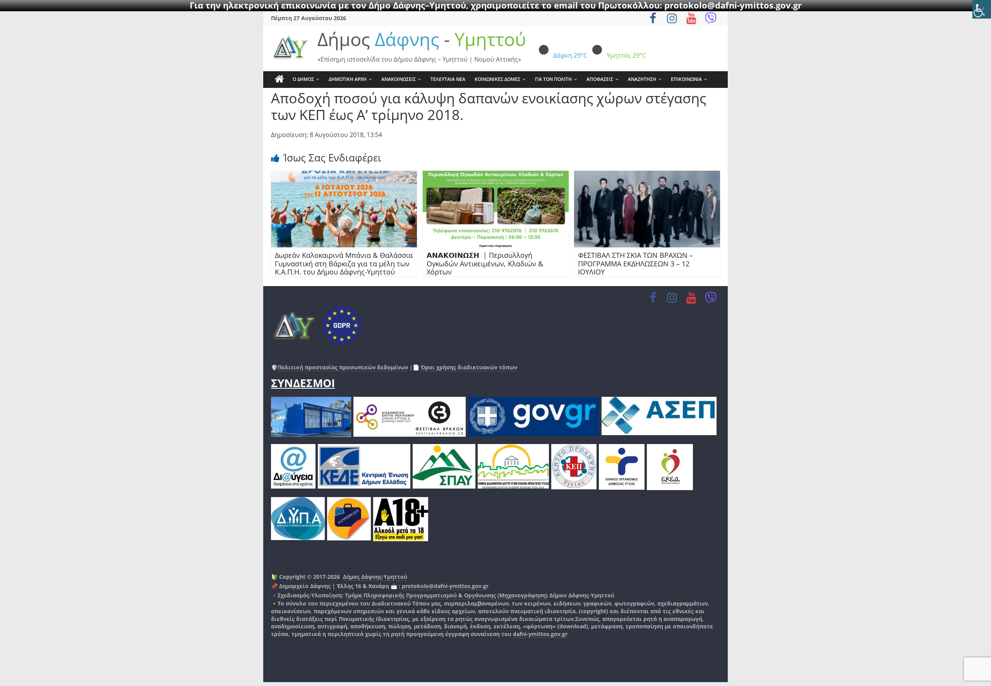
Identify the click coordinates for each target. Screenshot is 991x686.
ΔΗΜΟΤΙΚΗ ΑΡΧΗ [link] (348, 79)
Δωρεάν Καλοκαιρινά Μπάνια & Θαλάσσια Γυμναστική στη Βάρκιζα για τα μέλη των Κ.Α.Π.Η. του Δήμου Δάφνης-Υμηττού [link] (344, 263)
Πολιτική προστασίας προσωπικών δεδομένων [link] (343, 367)
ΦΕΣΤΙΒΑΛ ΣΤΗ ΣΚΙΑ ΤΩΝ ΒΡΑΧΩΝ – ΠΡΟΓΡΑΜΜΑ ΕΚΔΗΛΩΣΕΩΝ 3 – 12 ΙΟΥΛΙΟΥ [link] (635, 263)
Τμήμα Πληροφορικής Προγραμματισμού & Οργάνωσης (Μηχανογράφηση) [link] (446, 595)
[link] (981, 9)
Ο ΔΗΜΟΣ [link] (303, 79)
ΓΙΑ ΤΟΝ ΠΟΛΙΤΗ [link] (553, 79)
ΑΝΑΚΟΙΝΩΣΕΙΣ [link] (398, 79)
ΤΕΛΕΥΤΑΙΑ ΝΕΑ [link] (447, 79)
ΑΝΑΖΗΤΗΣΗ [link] (642, 79)
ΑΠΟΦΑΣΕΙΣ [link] (599, 79)
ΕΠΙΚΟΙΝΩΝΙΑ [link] (686, 79)
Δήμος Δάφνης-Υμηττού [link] (375, 576)
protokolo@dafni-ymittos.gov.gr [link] (445, 586)
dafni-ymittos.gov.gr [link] (540, 634)
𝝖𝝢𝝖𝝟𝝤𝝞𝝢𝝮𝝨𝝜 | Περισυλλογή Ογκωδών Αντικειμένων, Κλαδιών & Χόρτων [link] (485, 263)
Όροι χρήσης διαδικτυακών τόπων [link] (468, 367)
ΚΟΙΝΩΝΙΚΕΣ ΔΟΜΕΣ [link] (497, 79)
